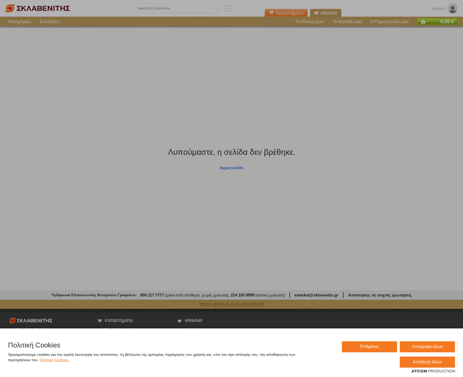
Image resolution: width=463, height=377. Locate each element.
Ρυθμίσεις (369, 346)
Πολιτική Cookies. (54, 360)
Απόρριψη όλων (427, 346)
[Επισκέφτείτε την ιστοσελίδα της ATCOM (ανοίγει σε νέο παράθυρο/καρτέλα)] (433, 371)
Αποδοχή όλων (427, 362)
